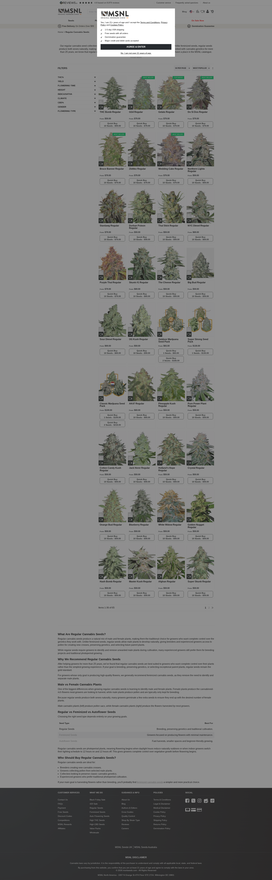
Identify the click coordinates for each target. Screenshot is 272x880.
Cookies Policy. (117, 25)
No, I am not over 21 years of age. (136, 53)
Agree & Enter (136, 47)
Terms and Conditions (150, 22)
